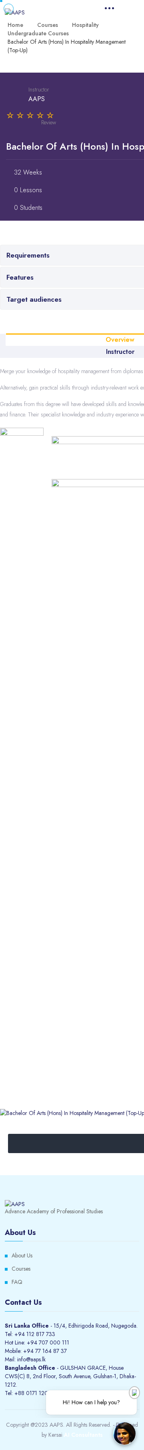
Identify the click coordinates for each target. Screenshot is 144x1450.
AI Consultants (83, 1435)
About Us (22, 1255)
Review (48, 122)
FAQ (17, 1282)
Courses (21, 1269)
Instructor (38, 89)
